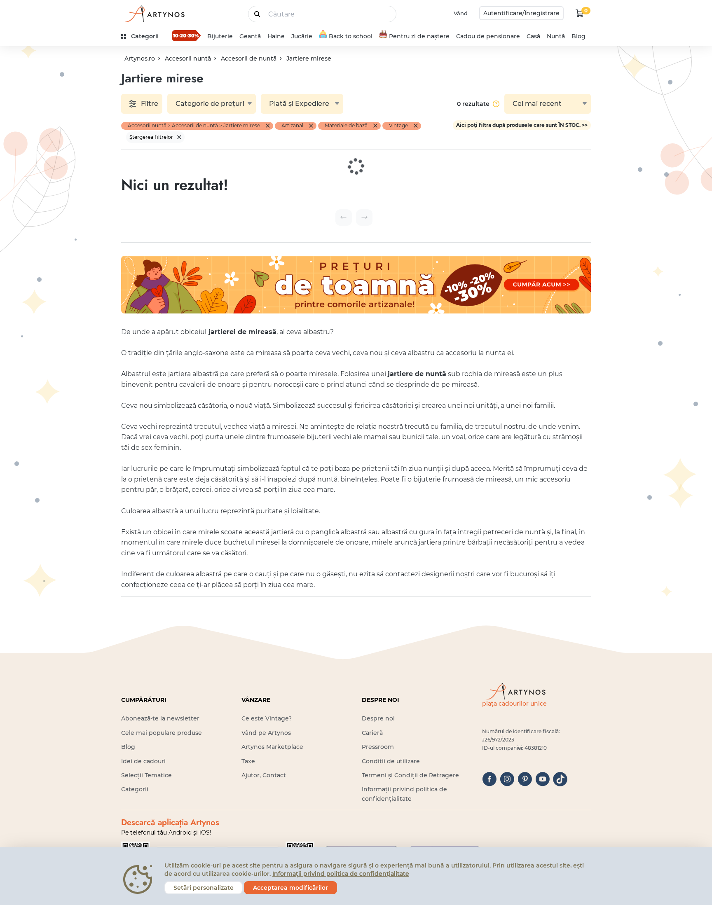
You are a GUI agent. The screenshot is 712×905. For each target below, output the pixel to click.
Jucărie (301, 36)
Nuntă (556, 36)
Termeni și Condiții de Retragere (410, 775)
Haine (276, 36)
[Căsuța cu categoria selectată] (268, 126)
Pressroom (378, 747)
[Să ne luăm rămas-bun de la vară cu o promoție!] (186, 35)
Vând (461, 13)
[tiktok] (560, 779)
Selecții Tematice (146, 775)
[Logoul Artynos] (154, 13)
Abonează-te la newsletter (160, 718)
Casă (533, 36)
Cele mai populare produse (161, 733)
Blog (578, 36)
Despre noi (378, 718)
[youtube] (542, 779)
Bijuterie (220, 36)
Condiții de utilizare (391, 761)
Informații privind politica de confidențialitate (340, 873)
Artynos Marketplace (272, 747)
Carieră (372, 733)
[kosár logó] (580, 13)
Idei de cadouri (143, 761)
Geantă (250, 36)
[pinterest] (525, 779)
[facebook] (489, 779)
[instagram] (507, 779)
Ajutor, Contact (263, 775)
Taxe (248, 761)
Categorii (134, 789)
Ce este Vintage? (266, 718)
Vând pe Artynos (266, 733)
